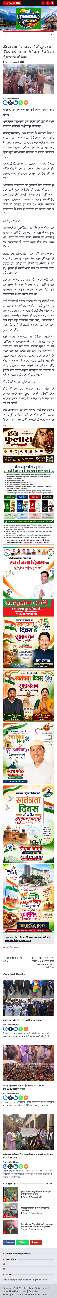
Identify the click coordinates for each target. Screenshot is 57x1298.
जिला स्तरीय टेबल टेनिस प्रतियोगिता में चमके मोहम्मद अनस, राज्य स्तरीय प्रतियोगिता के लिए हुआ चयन (37, 1225)
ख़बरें (4, 947)
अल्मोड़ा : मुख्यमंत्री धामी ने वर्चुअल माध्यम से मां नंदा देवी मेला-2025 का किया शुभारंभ (24, 1087)
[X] (10, 102)
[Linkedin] (15, 102)
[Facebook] (5, 102)
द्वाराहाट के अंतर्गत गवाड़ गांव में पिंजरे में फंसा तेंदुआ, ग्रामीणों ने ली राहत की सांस (36, 1193)
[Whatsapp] (20, 102)
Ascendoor (17, 1294)
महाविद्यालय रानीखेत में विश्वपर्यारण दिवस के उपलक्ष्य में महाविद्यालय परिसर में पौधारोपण (28, 1156)
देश (4, 1269)
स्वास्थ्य (16, 947)
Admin (7, 62)
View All (49, 1184)
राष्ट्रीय (9, 947)
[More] (26, 102)
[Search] (52, 35)
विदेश (4, 1264)
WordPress (43, 1294)
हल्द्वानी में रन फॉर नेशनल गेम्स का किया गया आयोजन (22, 1020)
